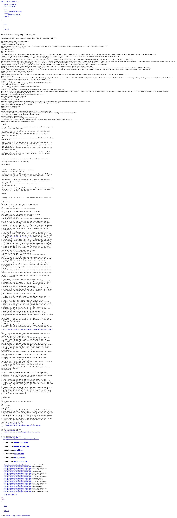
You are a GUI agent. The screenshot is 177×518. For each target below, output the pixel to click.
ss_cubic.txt (18, 450)
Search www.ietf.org (10, 4)
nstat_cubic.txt (19, 457)
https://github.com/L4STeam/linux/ (20, 236)
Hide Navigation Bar (10, 494)
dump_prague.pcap (21, 446)
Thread (6, 29)
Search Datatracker (9, 6)
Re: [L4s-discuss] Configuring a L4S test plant (17, 466)
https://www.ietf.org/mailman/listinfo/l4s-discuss (23, 425)
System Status (26, 515)
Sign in (6, 16)
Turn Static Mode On (14, 14)
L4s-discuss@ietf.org (12, 423)
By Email (18, 515)
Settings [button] (6, 13)
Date (5, 24)
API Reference (17, 11)
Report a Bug (10, 515)
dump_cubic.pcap (21, 442)
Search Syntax (8, 11)
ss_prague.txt (19, 454)
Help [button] (5, 9)
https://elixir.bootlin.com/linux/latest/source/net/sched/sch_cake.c (27, 329)
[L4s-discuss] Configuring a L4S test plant (16, 465)
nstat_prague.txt (20, 461)
